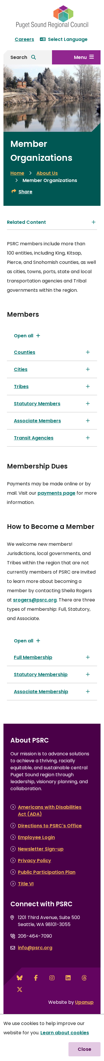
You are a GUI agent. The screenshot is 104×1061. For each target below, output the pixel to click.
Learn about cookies (64, 1032)
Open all (23, 335)
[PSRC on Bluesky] (19, 977)
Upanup (84, 1002)
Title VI (26, 883)
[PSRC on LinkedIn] (68, 977)
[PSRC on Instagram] (52, 977)
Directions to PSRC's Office (50, 825)
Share (25, 191)
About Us (47, 173)
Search (18, 57)
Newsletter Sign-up (41, 849)
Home (17, 173)
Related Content (26, 222)
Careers (24, 39)
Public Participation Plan (46, 872)
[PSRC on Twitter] (19, 989)
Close (84, 1049)
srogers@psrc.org (35, 600)
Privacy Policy (34, 860)
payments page (56, 493)
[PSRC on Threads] (84, 977)
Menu (80, 57)
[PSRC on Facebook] (35, 977)
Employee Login (36, 837)
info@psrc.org (35, 947)
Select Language (68, 39)
